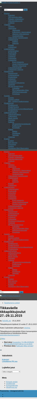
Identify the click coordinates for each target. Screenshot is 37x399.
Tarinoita (15, 135)
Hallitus (15, 41)
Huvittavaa (16, 133)
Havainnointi (8, 71)
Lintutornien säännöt (15, 70)
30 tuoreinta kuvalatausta (21, 124)
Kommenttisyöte (12, 385)
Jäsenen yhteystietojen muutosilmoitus (20, 35)
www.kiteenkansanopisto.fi (9, 335)
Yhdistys (7, 25)
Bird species (12, 143)
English (7, 139)
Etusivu (7, 13)
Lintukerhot (12, 60)
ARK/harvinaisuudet (19, 92)
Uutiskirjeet (12, 47)
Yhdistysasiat (13, 40)
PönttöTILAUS (13, 107)
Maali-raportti (13, 118)
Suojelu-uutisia (13, 99)
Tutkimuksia (12, 116)
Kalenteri (11, 15)
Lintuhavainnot (13, 75)
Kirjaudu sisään (12, 382)
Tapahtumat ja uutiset (12, 303)
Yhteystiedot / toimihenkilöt (18, 38)
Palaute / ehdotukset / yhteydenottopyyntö (16, 20)
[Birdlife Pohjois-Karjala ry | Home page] (10, 2)
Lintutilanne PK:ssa (9, 361)
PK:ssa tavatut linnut (15, 86)
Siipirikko (11, 120)
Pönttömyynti (9, 103)
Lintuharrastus (9, 49)
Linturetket (12, 55)
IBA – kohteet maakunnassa (18, 101)
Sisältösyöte (10, 384)
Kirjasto (11, 45)
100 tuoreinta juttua (15, 17)
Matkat (10, 129)
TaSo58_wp (6, 321)
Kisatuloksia (12, 77)
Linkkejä (11, 23)
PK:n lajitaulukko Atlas (20, 90)
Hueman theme (29, 391)
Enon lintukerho (18, 62)
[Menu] (1, 6)
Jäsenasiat (12, 28)
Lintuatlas (15, 88)
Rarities (11, 146)
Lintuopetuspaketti (15, 68)
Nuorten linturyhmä (19, 66)
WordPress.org (11, 387)
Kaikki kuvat (16, 126)
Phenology (12, 144)
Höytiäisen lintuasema (16, 83)
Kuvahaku (16, 128)
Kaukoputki (12, 53)
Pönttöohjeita (13, 111)
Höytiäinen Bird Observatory (18, 148)
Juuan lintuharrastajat (20, 64)
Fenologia (16, 94)
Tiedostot (11, 84)
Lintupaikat (12, 58)
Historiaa (11, 137)
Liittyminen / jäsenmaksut (21, 32)
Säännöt (15, 43)
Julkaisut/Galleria (10, 113)
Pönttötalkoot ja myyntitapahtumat (20, 109)
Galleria (11, 122)
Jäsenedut (16, 30)
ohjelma (27, 328)
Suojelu (7, 96)
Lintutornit (11, 56)
